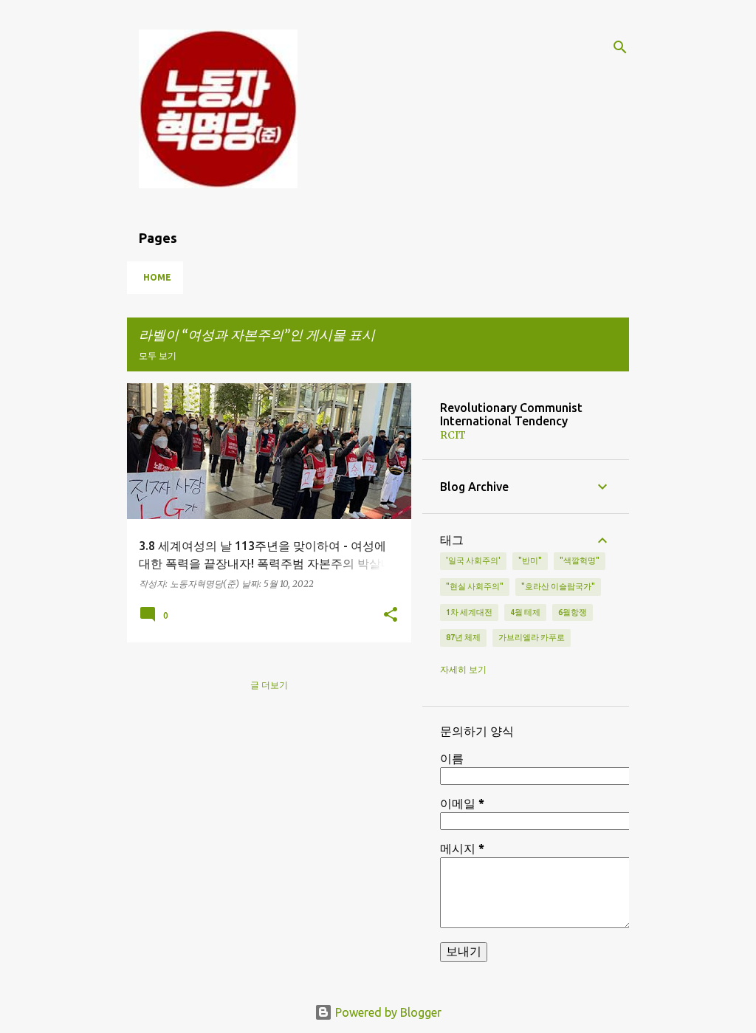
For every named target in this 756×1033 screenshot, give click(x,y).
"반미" (530, 560)
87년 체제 (463, 637)
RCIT (453, 435)
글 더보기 (269, 685)
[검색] (620, 47)
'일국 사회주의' (473, 560)
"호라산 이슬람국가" (558, 586)
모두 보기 (157, 355)
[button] (390, 615)
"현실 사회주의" (475, 586)
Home (157, 277)
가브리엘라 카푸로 (531, 637)
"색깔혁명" (579, 560)
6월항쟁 (572, 612)
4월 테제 (525, 612)
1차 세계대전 (469, 612)
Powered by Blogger (386, 1012)
